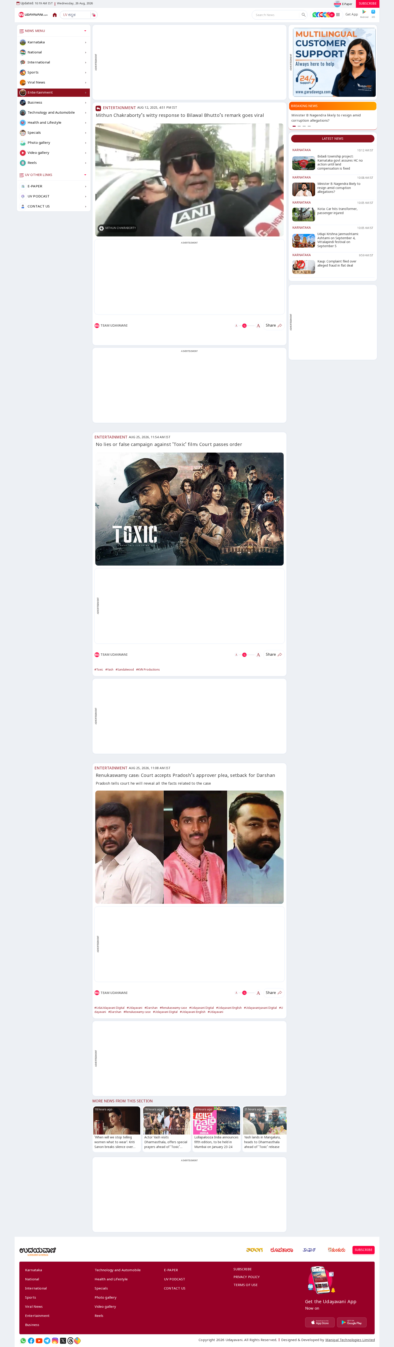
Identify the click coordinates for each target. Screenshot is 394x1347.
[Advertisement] (191, 62)
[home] (34, 14)
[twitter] (63, 1341)
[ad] (334, 62)
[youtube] (39, 1341)
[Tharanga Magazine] (254, 1250)
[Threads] (70, 1341)
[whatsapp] (23, 1341)
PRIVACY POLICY (246, 1277)
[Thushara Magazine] (309, 1250)
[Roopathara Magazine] (281, 1250)
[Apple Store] (319, 1322)
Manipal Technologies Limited (350, 1340)
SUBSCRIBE (367, 4)
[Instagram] (55, 1341)
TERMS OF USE (245, 1285)
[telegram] (47, 1341)
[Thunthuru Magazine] (336, 1250)
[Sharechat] (77, 1341)
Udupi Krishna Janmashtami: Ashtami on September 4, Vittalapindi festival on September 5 (331, 121)
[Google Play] (351, 1322)
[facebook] (31, 1341)
